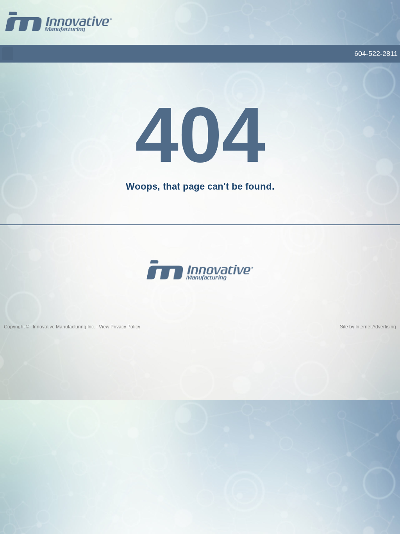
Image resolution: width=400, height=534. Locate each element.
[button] (7, 53)
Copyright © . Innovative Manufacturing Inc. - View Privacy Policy (72, 327)
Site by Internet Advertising (368, 327)
